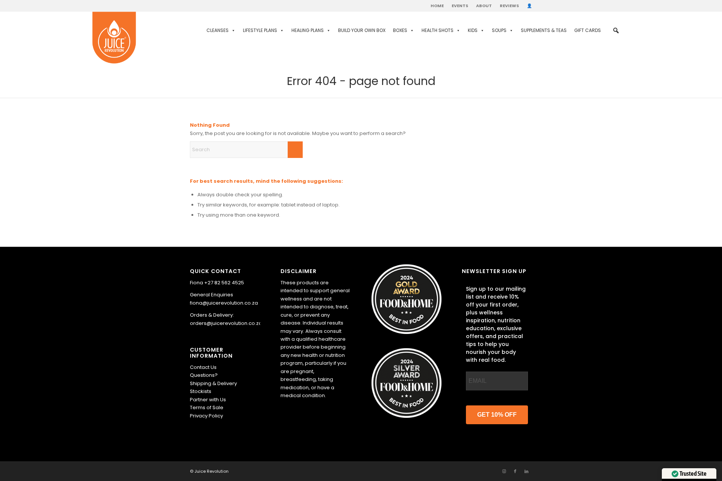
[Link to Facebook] (515, 471)
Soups (499, 30)
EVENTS (460, 6)
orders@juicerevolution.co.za (226, 323)
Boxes (400, 30)
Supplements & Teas (544, 30)
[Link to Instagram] (504, 471)
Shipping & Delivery (213, 383)
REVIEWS (509, 6)
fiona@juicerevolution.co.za (224, 303)
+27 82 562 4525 (224, 282)
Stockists (200, 391)
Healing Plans (307, 30)
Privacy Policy (206, 415)
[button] (616, 30)
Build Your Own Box (361, 30)
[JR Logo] (114, 38)
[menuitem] (437, 6)
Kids (473, 30)
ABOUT (484, 6)
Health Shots (438, 30)
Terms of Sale (206, 407)
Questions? (204, 375)
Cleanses (217, 30)
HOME (437, 6)
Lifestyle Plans (260, 30)
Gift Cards (587, 30)
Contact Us (203, 367)
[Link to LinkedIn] (526, 471)
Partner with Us (208, 399)
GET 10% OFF (497, 414)
